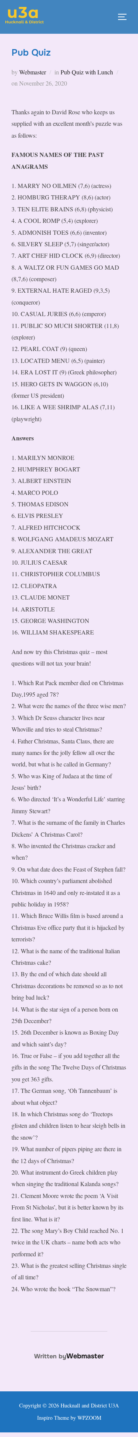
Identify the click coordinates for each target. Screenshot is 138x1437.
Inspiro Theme (53, 1417)
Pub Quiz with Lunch (87, 72)
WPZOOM (89, 1417)
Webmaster (32, 72)
